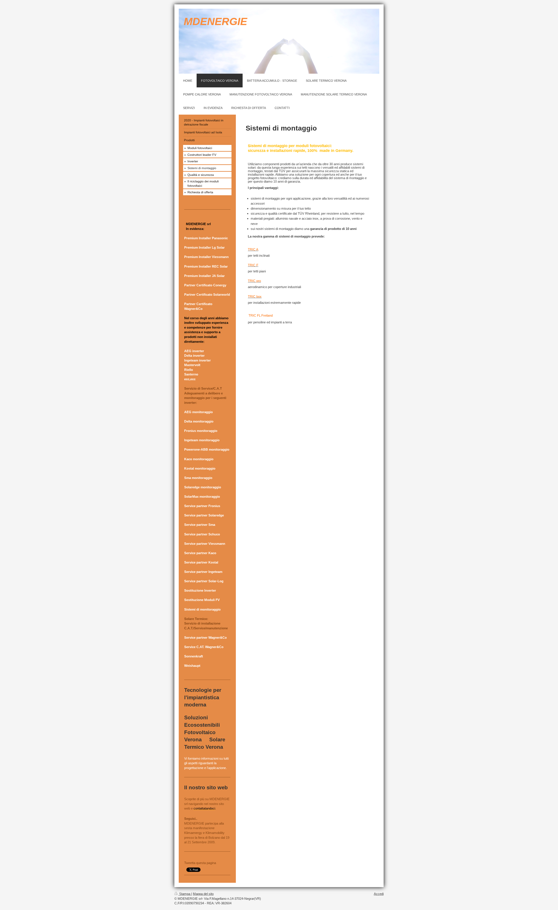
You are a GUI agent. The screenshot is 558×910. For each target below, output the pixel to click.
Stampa (184, 894)
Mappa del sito (203, 894)
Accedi (379, 894)
